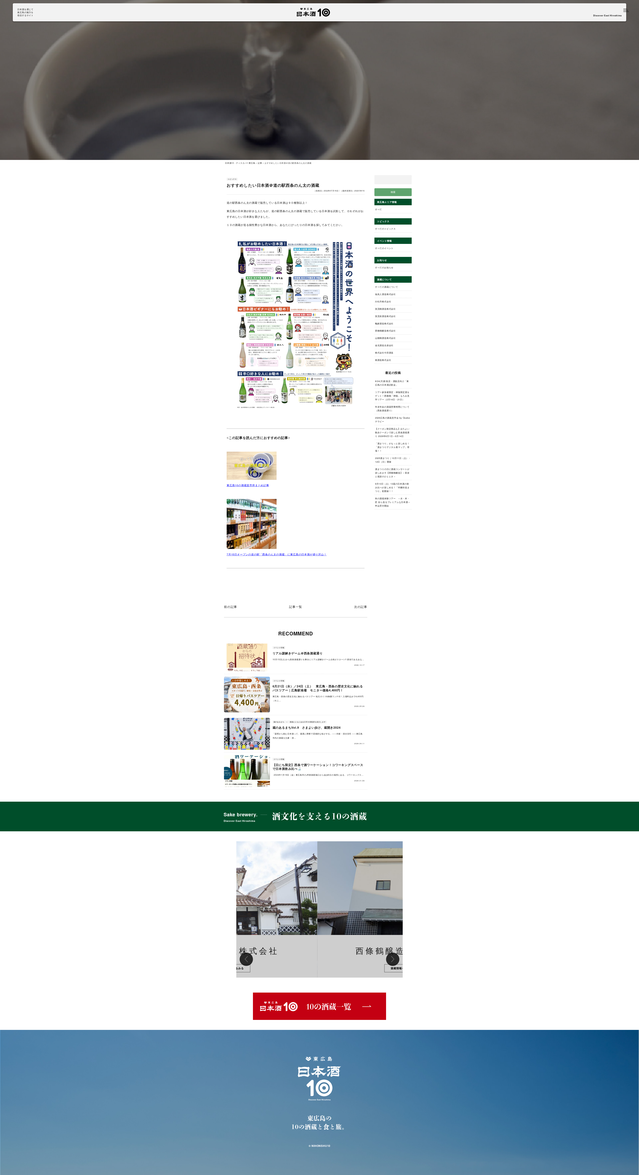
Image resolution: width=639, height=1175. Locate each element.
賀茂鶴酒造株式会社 (385, 308)
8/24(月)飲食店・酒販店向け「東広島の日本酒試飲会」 (392, 383)
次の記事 (360, 607)
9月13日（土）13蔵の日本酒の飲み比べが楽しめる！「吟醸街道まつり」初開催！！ (392, 487)
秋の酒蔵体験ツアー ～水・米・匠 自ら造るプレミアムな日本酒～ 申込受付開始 (393, 502)
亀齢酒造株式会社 (384, 323)
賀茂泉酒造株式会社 (385, 316)
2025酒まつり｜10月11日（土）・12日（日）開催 (393, 459)
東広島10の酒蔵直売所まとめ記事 (248, 485)
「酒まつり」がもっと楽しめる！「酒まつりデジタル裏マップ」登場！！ (392, 447)
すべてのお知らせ (384, 267)
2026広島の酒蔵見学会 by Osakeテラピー (392, 419)
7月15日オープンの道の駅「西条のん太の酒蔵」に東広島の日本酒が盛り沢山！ (277, 554)
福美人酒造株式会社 (385, 294)
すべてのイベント (384, 248)
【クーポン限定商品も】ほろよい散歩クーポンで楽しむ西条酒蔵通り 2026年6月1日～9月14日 (392, 432)
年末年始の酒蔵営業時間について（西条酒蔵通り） (392, 408)
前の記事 (230, 607)
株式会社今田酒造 (384, 352)
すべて (378, 209)
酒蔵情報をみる (319, 968)
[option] (319, 909)
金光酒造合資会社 (384, 345)
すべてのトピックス (385, 228)
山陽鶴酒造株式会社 (385, 338)
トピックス (232, 179)
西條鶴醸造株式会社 (385, 330)
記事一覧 (295, 607)
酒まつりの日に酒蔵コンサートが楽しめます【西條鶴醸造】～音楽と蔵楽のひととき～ (392, 472)
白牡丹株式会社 (383, 301)
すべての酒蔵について (386, 286)
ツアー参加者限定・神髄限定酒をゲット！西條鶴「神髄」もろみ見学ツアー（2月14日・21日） (392, 396)
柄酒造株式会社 (383, 360)
